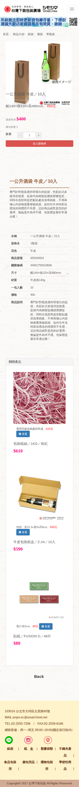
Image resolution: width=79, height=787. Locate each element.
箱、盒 (28, 748)
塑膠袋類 (47, 748)
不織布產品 (65, 752)
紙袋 (10, 748)
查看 (24, 433)
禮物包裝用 (47, 765)
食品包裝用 (10, 765)
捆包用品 (28, 762)
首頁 (6, 34)
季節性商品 (65, 765)
